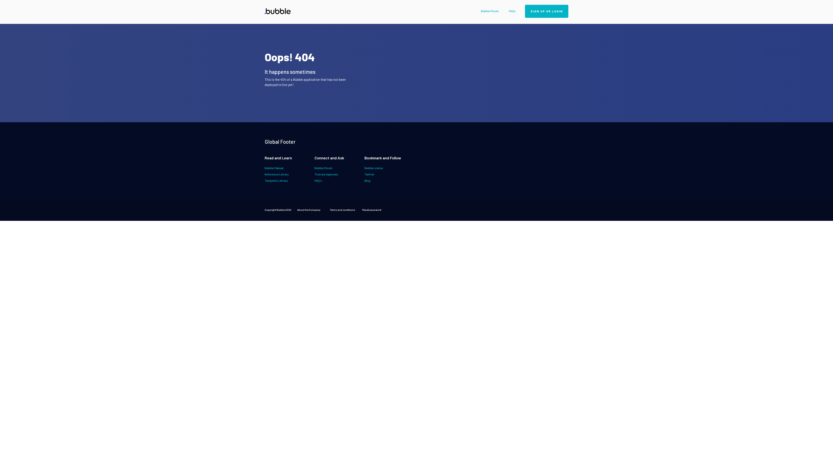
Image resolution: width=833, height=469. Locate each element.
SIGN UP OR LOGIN (547, 11)
